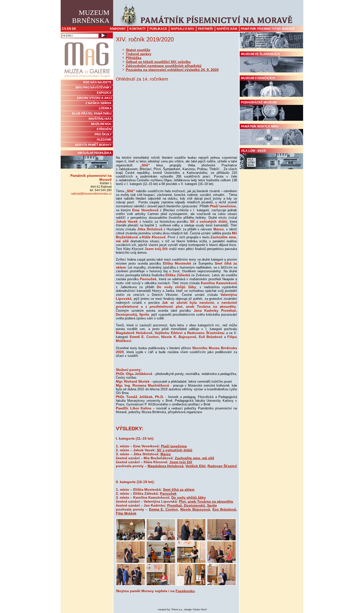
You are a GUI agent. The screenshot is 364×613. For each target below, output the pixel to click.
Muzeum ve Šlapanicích (260, 54)
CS (64, 29)
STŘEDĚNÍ (104, 129)
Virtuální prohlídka (94, 153)
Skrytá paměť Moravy (93, 145)
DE (74, 29)
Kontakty (138, 29)
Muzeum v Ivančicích (258, 78)
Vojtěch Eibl (195, 466)
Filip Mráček (126, 513)
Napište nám (227, 29)
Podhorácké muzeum (259, 102)
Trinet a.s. (177, 609)
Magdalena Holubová (165, 466)
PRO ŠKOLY (103, 134)
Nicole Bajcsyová (195, 509)
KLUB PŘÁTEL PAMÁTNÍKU (92, 113)
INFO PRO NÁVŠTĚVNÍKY (94, 87)
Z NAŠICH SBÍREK (98, 103)
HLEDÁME (104, 139)
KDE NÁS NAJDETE (97, 82)
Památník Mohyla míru (260, 126)
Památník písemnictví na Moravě (268, 29)
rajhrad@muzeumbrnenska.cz (91, 193)
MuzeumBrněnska (90, 16)
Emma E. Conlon (163, 509)
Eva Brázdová (224, 509)
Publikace (158, 29)
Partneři (205, 29)
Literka (105, 108)
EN (69, 29)
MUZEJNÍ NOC (101, 124)
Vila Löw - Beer (253, 151)
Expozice (104, 92)
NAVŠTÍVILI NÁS (100, 119)
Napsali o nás (182, 29)
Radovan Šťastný (222, 466)
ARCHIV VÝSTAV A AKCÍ (94, 98)
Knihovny (118, 29)
